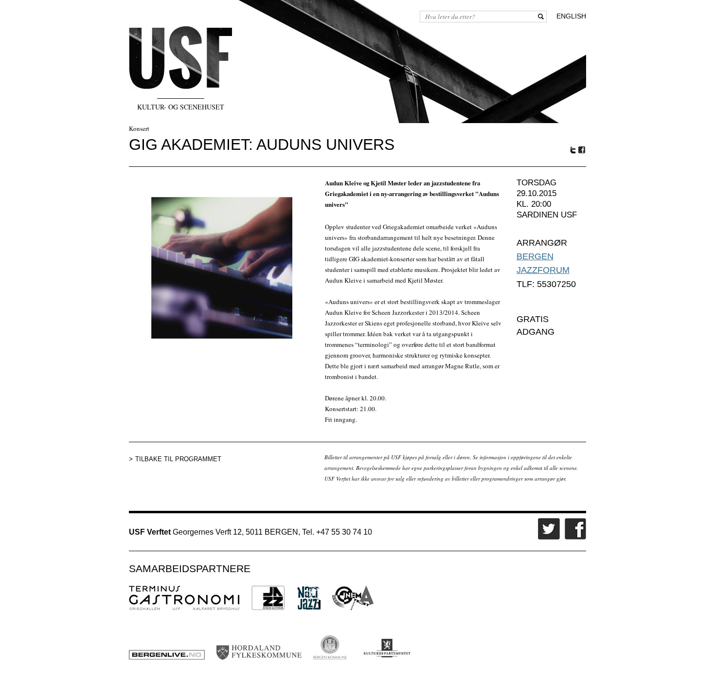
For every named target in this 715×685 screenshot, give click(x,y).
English (571, 16)
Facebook (582, 150)
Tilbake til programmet (178, 459)
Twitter (573, 150)
